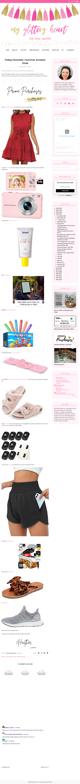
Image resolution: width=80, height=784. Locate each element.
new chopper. (10, 541)
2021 (57, 270)
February (59, 264)
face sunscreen (12, 220)
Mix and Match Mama (62, 380)
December (60, 216)
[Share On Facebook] (41, 653)
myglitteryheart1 (70, 152)
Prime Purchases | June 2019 (62, 344)
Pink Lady (59, 388)
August (59, 223)
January (59, 266)
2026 (57, 208)
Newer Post (6, 767)
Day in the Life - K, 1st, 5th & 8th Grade (65, 394)
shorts (10, 464)
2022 (57, 268)
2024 (57, 212)
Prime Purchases (21, 656)
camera (8, 167)
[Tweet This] (39, 653)
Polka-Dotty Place (61, 393)
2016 (57, 279)
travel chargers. (15, 352)
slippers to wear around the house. (18, 379)
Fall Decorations (59, 364)
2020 (57, 272)
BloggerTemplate (48, 782)
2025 (57, 210)
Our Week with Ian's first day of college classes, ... (66, 226)
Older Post (44, 767)
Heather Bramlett (60, 152)
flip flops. (11, 571)
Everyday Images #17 (61, 378)
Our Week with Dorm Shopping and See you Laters (66, 239)
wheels (7, 423)
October (59, 220)
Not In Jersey (59, 377)
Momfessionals (60, 385)
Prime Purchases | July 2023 (65, 247)
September (60, 221)
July (58, 254)
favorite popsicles (11, 310)
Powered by (61, 195)
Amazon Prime (9, 656)
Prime (14, 656)
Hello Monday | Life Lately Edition (64, 329)
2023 (57, 214)
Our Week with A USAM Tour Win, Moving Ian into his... (66, 235)
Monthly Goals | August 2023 (65, 252)
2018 (57, 276)
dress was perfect (9, 107)
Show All (74, 395)
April (58, 260)
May (58, 258)
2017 (57, 277)
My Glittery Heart (35, 782)
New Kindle (7, 275)
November (60, 218)
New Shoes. (5, 602)
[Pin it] (47, 653)
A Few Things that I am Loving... (66, 242)
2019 (57, 274)
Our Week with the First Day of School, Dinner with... (65, 244)
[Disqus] (25, 702)
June (58, 256)
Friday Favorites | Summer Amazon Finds (64, 250)
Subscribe (65, 190)
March (59, 262)
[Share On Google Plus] (44, 653)
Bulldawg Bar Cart (62, 229)
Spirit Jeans (58, 386)
